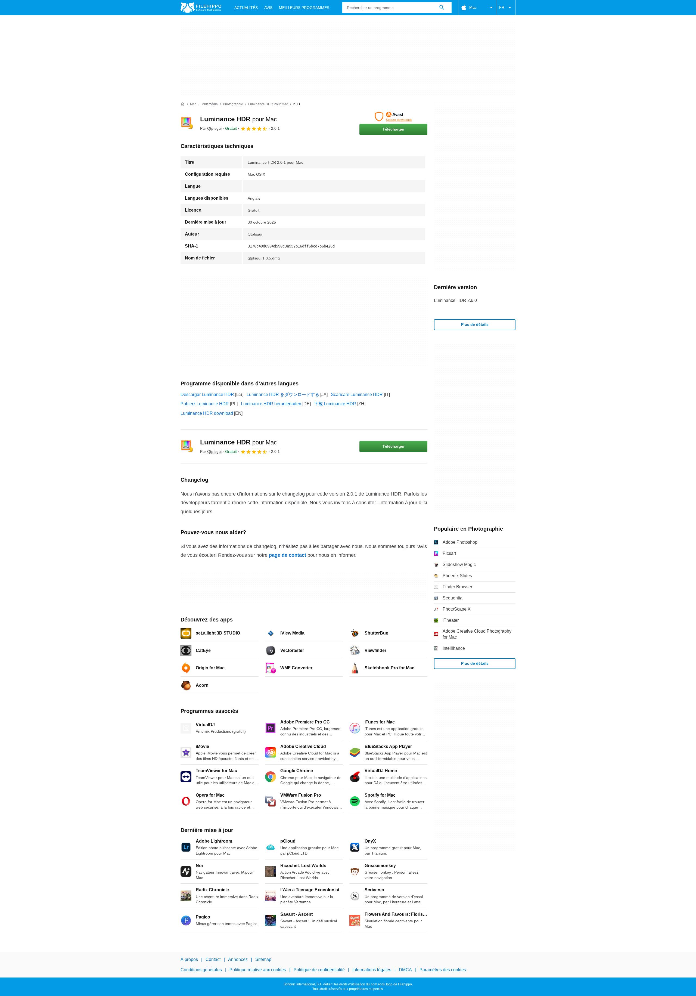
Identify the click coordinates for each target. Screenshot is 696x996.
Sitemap (263, 959)
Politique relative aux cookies (257, 970)
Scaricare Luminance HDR (357, 394)
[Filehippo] (201, 7)
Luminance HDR (238, 119)
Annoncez (238, 959)
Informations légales (371, 970)
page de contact (287, 555)
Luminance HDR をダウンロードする (283, 394)
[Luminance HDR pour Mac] (187, 123)
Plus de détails (475, 324)
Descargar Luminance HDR (207, 394)
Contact (213, 959)
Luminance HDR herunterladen (271, 403)
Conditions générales (201, 970)
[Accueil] (183, 104)
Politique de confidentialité (319, 970)
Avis (268, 7)
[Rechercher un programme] (441, 7)
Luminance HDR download (207, 413)
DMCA (405, 970)
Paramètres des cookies (443, 970)
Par (211, 128)
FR (501, 7)
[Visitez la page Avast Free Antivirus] (393, 117)
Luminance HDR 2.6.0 (455, 300)
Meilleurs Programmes (304, 7)
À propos (189, 959)
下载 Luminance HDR (335, 403)
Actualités (246, 7)
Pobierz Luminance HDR (205, 403)
